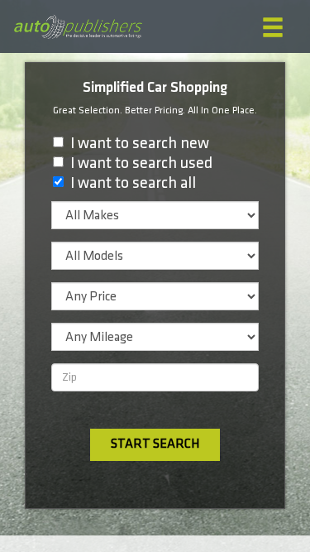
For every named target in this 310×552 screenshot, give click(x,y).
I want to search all (133, 183)
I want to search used (141, 163)
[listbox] (155, 215)
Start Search (155, 444)
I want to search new (139, 143)
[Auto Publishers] (77, 26)
